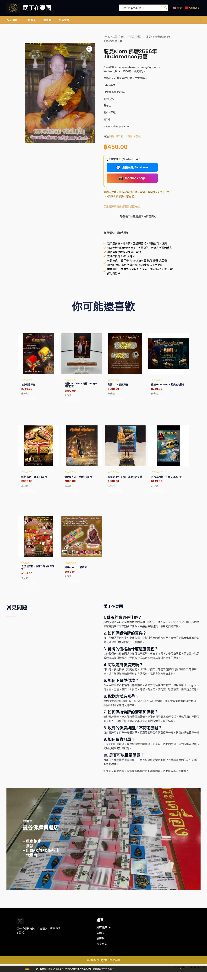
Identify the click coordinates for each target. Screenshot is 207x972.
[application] (18, 20)
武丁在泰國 (37, 8)
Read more (28, 398)
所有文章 (102, 944)
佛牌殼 (100, 938)
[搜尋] (166, 8)
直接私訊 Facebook (132, 167)
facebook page (132, 178)
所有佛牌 (102, 927)
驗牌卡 (100, 933)
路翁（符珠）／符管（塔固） (128, 36)
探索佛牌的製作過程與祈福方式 (122, 206)
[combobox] (143, 8)
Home (107, 36)
